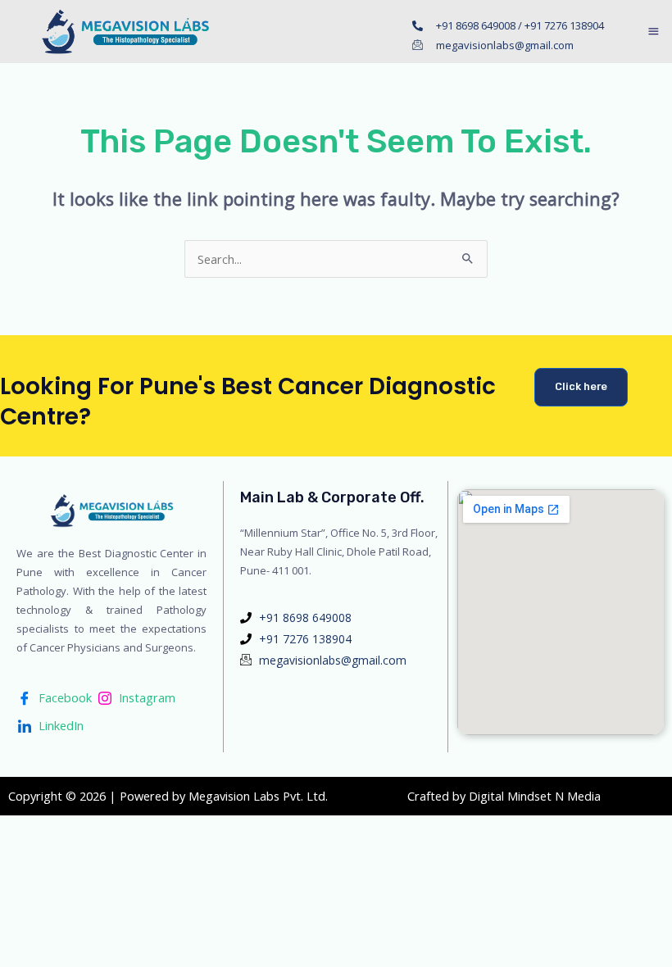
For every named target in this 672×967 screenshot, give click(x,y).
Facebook (63, 697)
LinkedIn (59, 725)
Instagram (145, 697)
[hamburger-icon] (653, 33)
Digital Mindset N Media (535, 796)
